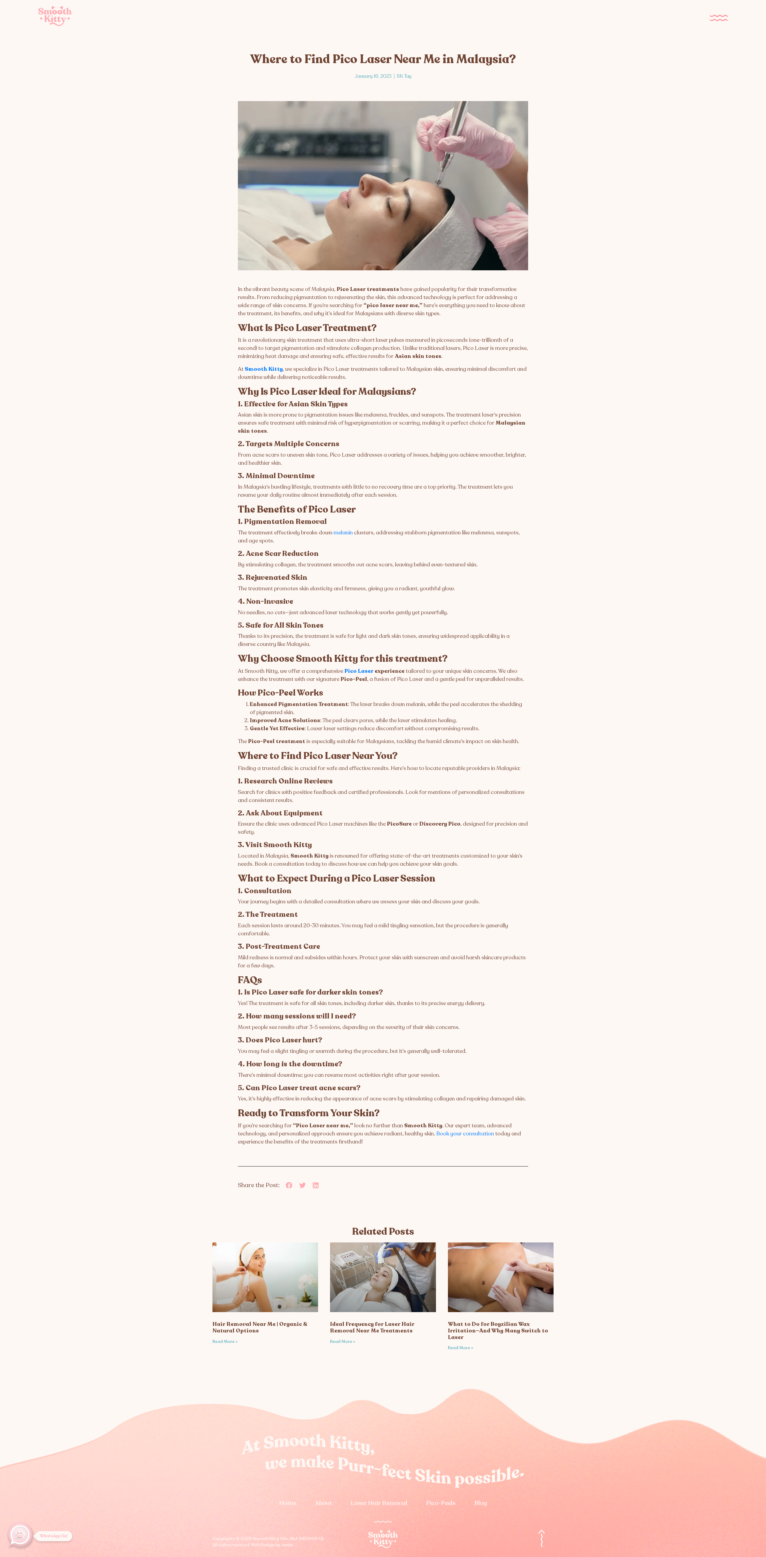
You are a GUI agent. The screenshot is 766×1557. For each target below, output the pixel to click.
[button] (289, 1185)
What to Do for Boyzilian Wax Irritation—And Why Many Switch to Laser (498, 1330)
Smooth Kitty (264, 369)
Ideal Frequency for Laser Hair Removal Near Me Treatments (372, 1327)
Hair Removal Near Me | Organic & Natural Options (259, 1327)
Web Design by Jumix (272, 1545)
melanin (343, 532)
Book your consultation (465, 1133)
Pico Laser (358, 671)
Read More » (225, 1341)
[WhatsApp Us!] (21, 1536)
